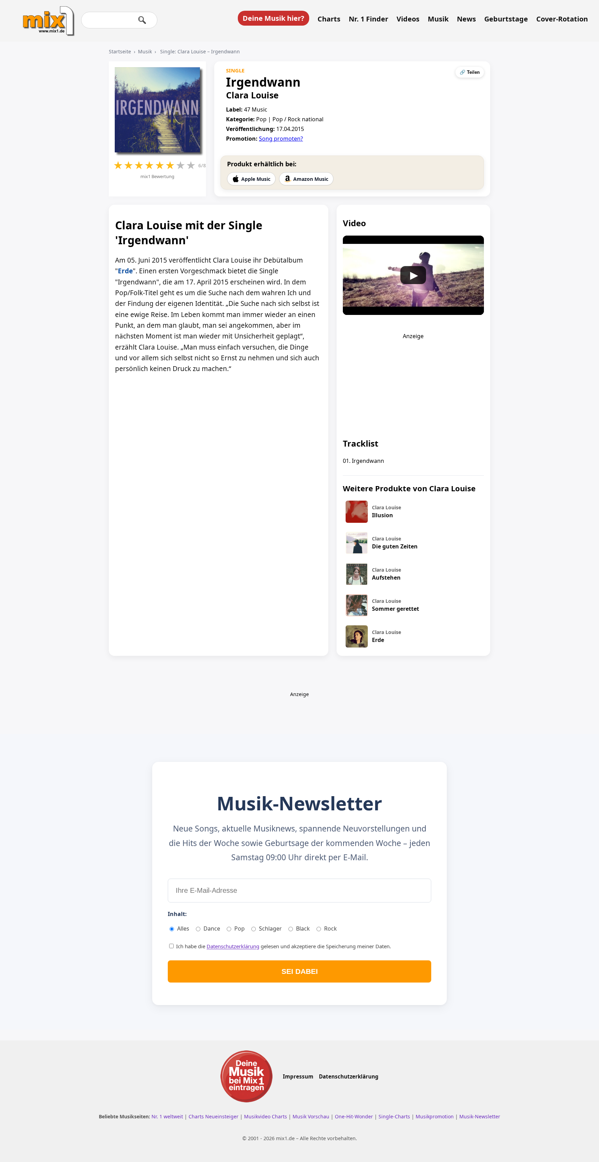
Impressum (298, 1076)
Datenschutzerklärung (233, 946)
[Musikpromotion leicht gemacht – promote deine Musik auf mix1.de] (246, 1076)
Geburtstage (506, 19)
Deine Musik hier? (273, 18)
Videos (408, 19)
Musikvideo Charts (266, 1116)
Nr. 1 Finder (368, 19)
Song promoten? (281, 138)
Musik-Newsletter (479, 1116)
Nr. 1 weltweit (167, 1116)
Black (303, 928)
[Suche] (142, 20)
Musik (438, 19)
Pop (239, 928)
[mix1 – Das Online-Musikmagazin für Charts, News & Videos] (45, 16)
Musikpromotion (435, 1116)
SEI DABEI (299, 971)
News (466, 19)
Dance (211, 928)
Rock (330, 928)
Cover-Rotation (562, 19)
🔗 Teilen (470, 72)
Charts (329, 19)
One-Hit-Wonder (354, 1116)
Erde (125, 270)
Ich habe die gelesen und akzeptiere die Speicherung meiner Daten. (283, 946)
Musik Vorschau (312, 1116)
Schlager (270, 928)
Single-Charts (395, 1116)
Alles (183, 928)
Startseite (120, 51)
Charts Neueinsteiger (214, 1116)
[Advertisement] (413, 383)
